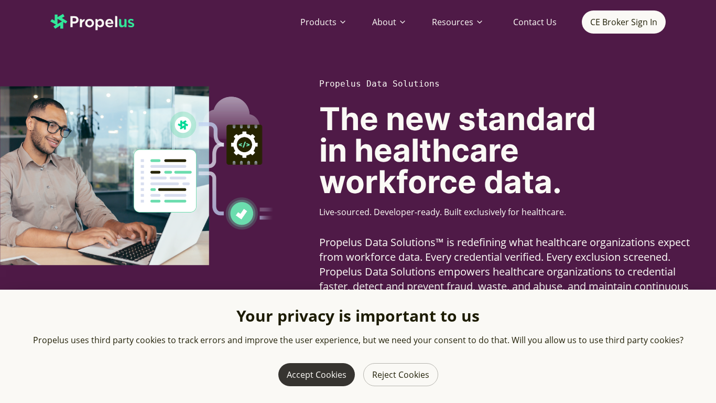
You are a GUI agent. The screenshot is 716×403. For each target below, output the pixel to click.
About (384, 22)
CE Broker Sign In (623, 22)
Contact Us (535, 22)
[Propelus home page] (100, 22)
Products (318, 22)
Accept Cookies (316, 374)
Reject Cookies (400, 374)
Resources (452, 22)
